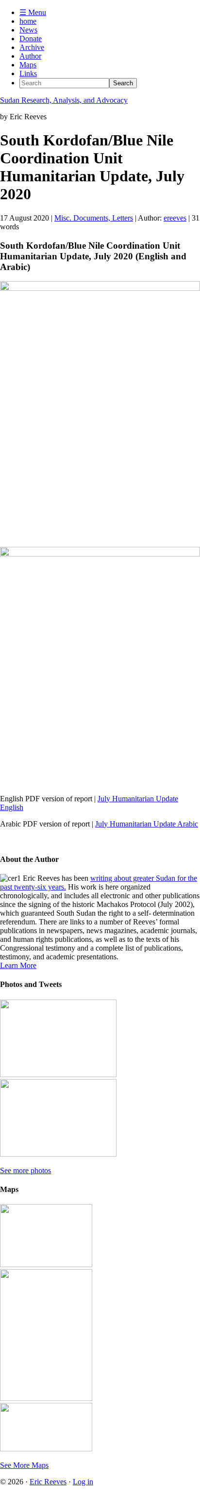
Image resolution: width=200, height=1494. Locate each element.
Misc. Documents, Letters (93, 218)
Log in (83, 1482)
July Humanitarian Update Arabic (146, 824)
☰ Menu (32, 12)
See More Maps (24, 1465)
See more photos (25, 1170)
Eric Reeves (48, 1482)
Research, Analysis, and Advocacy (64, 100)
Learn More (18, 965)
